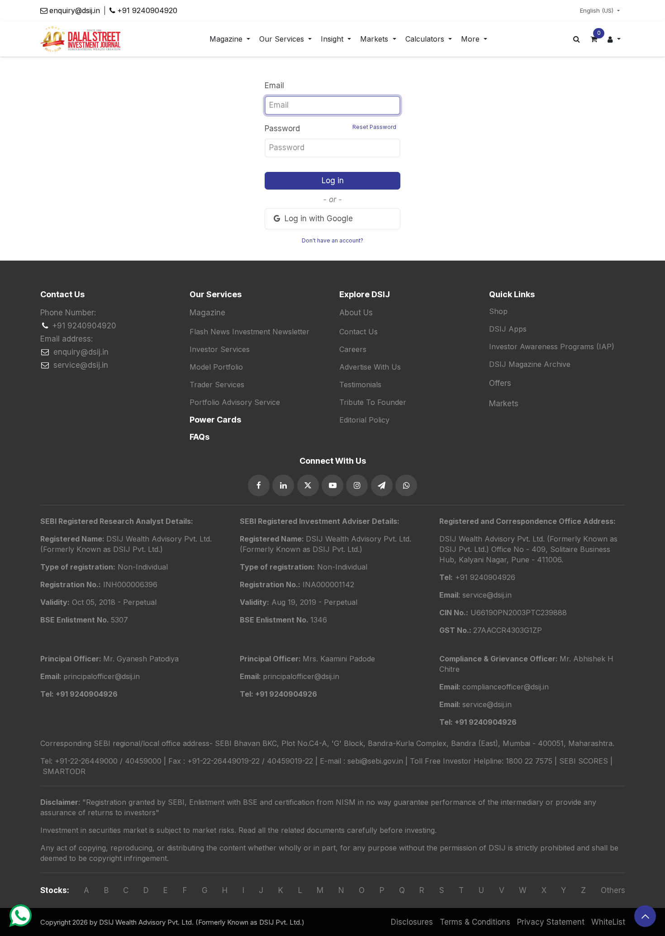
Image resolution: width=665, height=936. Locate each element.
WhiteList (608, 921)
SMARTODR (64, 771)
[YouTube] (332, 485)
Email (274, 85)
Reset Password (374, 127)
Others (613, 890)
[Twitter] (308, 485)
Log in (333, 180)
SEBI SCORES (583, 760)
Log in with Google (317, 218)
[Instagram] (357, 485)
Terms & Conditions (475, 921)
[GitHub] (382, 485)
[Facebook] (259, 485)
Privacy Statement (550, 921)
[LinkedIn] (283, 485)
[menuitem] (230, 39)
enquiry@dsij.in (74, 10)
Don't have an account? (332, 240)
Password (330, 128)
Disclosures (412, 921)
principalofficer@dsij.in (301, 676)
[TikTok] (406, 485)
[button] (645, 916)
